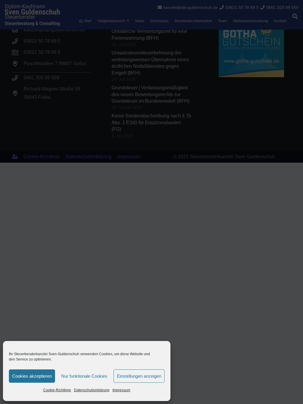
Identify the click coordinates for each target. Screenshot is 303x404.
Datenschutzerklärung (91, 390)
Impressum (121, 390)
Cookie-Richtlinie (57, 390)
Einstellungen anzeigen (139, 376)
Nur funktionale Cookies (84, 376)
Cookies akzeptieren (32, 376)
